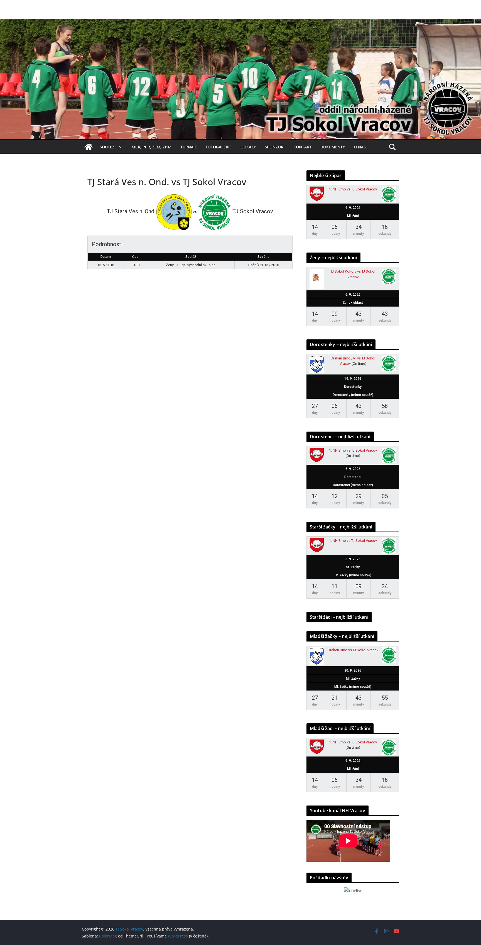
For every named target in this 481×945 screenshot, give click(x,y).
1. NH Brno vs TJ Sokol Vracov (353, 189)
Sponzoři (274, 147)
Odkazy (248, 147)
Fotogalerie (219, 147)
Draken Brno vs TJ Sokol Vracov (353, 650)
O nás (360, 147)
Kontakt (302, 147)
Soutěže (108, 147)
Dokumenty (332, 147)
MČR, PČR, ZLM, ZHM (151, 147)
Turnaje (188, 147)
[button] (120, 147)
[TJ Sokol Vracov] (88, 147)
